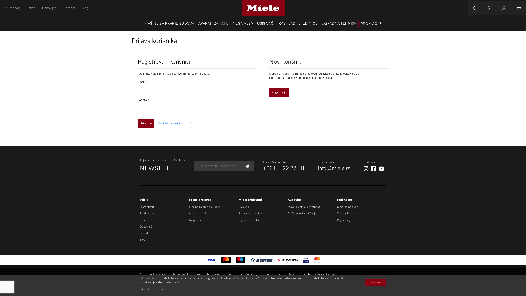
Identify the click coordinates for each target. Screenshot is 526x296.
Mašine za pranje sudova (204, 207)
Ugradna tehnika (248, 220)
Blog (85, 8)
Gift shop (13, 8)
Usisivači (243, 207)
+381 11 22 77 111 (284, 168)
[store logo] (263, 8)
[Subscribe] (247, 166)
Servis (31, 8)
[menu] (263, 23)
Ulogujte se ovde (347, 207)
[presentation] (371, 23)
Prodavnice (147, 213)
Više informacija (150, 289)
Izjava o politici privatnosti (304, 207)
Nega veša (195, 220)
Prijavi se (504, 8)
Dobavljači (49, 8)
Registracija (344, 220)
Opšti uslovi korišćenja (302, 213)
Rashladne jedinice (250, 213)
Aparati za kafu (198, 213)
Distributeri (147, 207)
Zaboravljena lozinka (349, 213)
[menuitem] (169, 23)
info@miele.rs (334, 168)
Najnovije (489, 8)
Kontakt (69, 8)
